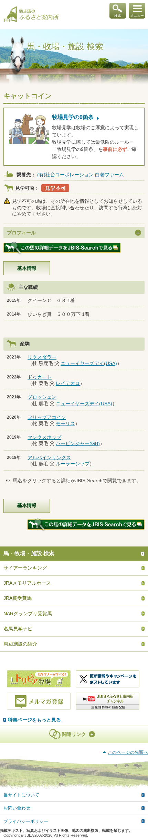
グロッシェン (42, 397)
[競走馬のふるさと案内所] (31, 14)
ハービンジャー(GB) (78, 443)
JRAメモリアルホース (27, 583)
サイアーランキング (25, 568)
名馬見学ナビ (17, 628)
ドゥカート (40, 377)
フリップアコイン (47, 417)
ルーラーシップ (72, 463)
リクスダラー (42, 357)
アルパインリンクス (49, 457)
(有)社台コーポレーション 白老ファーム (80, 174)
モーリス (65, 423)
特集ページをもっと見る (34, 720)
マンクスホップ (44, 437)
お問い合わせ (16, 808)
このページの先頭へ (128, 752)
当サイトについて (21, 794)
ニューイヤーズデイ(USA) (89, 363)
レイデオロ (68, 383)
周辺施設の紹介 (20, 644)
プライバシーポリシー (25, 821)
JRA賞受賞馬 (17, 598)
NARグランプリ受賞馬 (27, 613)
